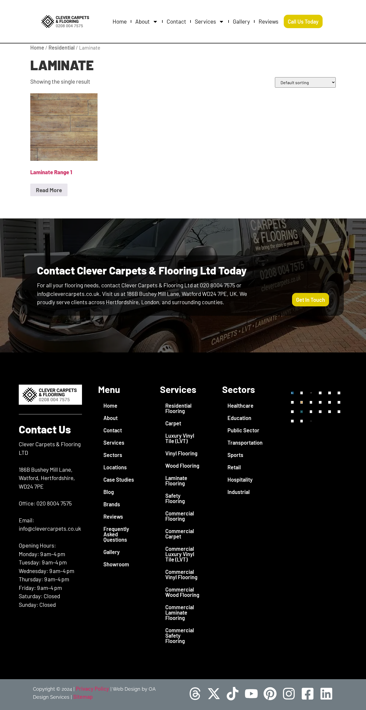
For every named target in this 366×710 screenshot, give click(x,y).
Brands (111, 504)
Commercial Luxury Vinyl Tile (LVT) (179, 554)
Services (205, 21)
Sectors (112, 455)
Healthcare (240, 405)
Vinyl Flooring (181, 453)
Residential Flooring (178, 408)
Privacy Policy (92, 688)
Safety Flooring (175, 498)
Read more (49, 190)
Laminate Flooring (176, 480)
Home (120, 21)
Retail (234, 467)
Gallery (241, 21)
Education (239, 418)
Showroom (116, 564)
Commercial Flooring (179, 516)
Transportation (245, 442)
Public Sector (243, 430)
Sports (235, 455)
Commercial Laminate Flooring (179, 612)
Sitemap (83, 696)
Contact (176, 21)
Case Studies (118, 479)
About (142, 21)
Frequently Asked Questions (116, 534)
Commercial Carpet (179, 534)
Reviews (268, 21)
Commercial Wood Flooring (182, 592)
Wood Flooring (182, 465)
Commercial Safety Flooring (179, 635)
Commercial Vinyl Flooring (181, 574)
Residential (61, 47)
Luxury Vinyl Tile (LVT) (179, 438)
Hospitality (240, 479)
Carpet (173, 423)
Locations (115, 467)
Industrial (238, 492)
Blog (108, 492)
